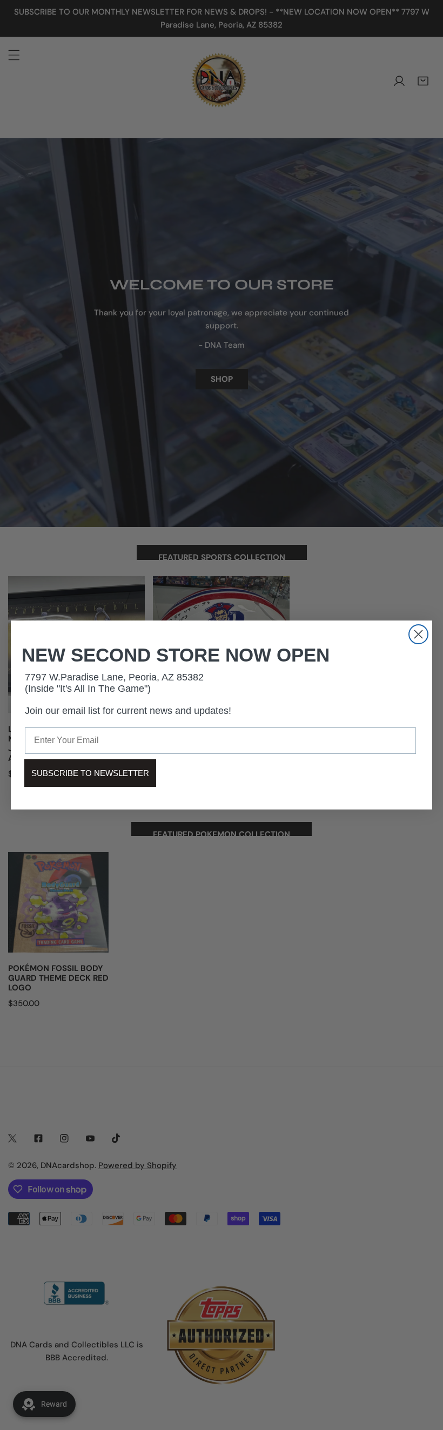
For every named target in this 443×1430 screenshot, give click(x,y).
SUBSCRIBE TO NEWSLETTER (90, 773)
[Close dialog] (418, 634)
